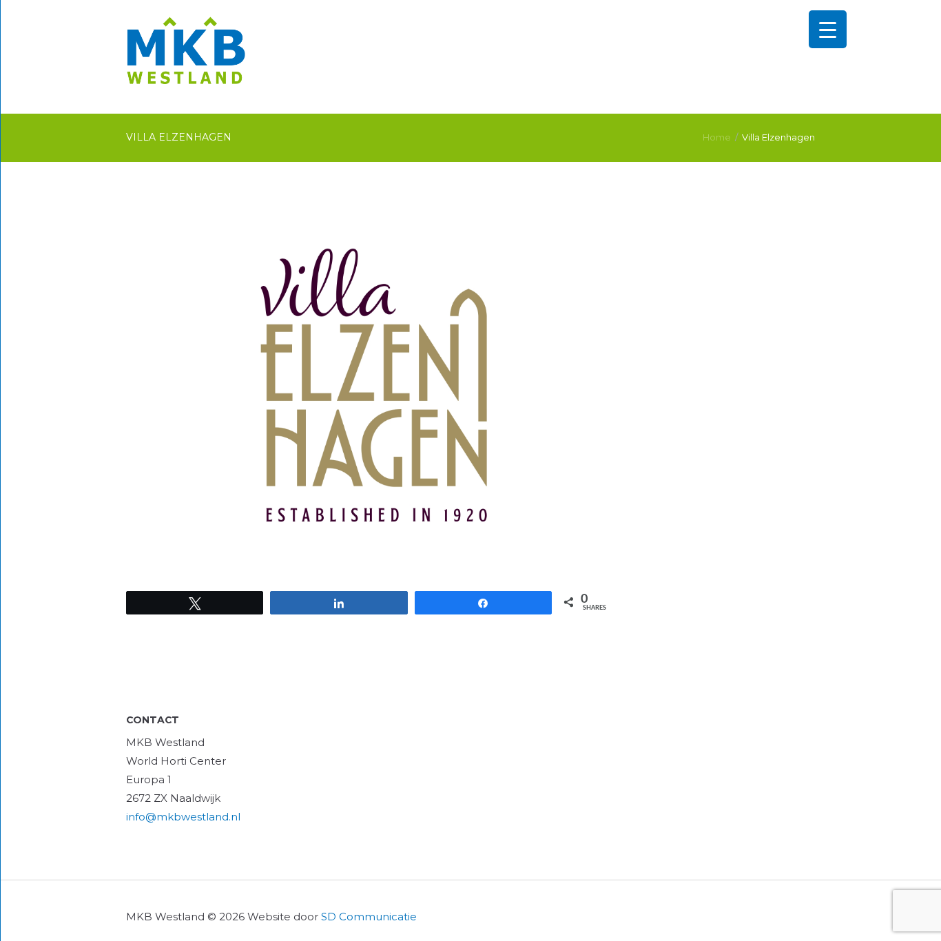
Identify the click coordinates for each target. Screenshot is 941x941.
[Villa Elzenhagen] (369, 385)
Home (717, 137)
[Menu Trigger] (828, 29)
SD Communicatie (369, 916)
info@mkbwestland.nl (183, 816)
